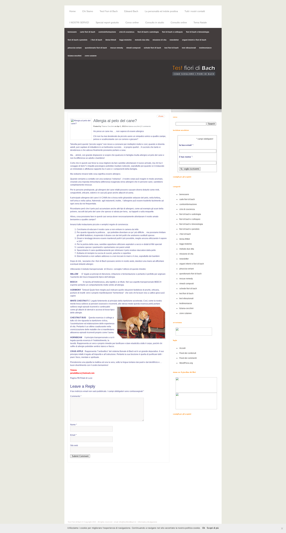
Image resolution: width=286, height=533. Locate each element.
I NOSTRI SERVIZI (79, 22)
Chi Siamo (87, 11)
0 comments (146, 126)
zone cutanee (90, 56)
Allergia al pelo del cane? (115, 120)
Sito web (74, 445)
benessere (72, 32)
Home (72, 11)
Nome (73, 424)
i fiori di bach (96, 40)
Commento (75, 396)
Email (73, 435)
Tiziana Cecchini (108, 126)
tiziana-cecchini (74, 56)
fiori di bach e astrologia (148, 32)
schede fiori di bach (152, 48)
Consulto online (179, 22)
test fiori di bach (171, 48)
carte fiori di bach (87, 32)
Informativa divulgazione (147, 522)
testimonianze (205, 48)
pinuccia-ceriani (75, 48)
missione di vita (159, 40)
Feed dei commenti (188, 358)
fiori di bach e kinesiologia (197, 32)
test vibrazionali (189, 48)
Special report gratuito (107, 22)
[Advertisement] (197, 468)
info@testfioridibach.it (127, 522)
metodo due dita (142, 40)
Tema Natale (200, 22)
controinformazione (107, 32)
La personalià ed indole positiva (161, 11)
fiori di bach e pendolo (77, 40)
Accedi (182, 348)
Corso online (132, 22)
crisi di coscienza (126, 32)
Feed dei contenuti (187, 353)
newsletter (174, 40)
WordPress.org (186, 363)
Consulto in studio (154, 22)
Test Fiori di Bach (109, 11)
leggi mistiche (125, 40)
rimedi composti (133, 48)
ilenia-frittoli (110, 40)
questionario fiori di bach (96, 48)
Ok (203, 528)
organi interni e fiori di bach (194, 40)
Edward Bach (131, 11)
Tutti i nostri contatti (195, 11)
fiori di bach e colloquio (172, 32)
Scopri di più (213, 528)
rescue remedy (116, 48)
